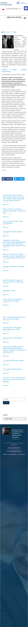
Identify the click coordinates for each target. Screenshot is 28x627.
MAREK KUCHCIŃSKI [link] (6, 4)
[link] (26, 8)
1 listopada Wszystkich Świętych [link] (12, 231)
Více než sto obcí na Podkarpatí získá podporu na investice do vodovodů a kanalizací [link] (14, 379)
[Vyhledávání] (14, 399)
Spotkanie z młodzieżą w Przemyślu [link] (13, 266)
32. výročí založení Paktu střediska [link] (13, 360)
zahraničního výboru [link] (9, 290)
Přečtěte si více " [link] (6, 204)
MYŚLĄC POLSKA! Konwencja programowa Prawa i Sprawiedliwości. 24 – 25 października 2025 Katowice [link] (14, 256)
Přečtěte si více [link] (16, 439)
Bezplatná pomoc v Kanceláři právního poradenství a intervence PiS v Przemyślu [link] (18, 433)
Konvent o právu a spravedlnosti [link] (12, 338)
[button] (25, 18)
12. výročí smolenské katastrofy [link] (12, 369)
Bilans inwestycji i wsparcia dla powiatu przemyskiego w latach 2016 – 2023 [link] (14, 210)
